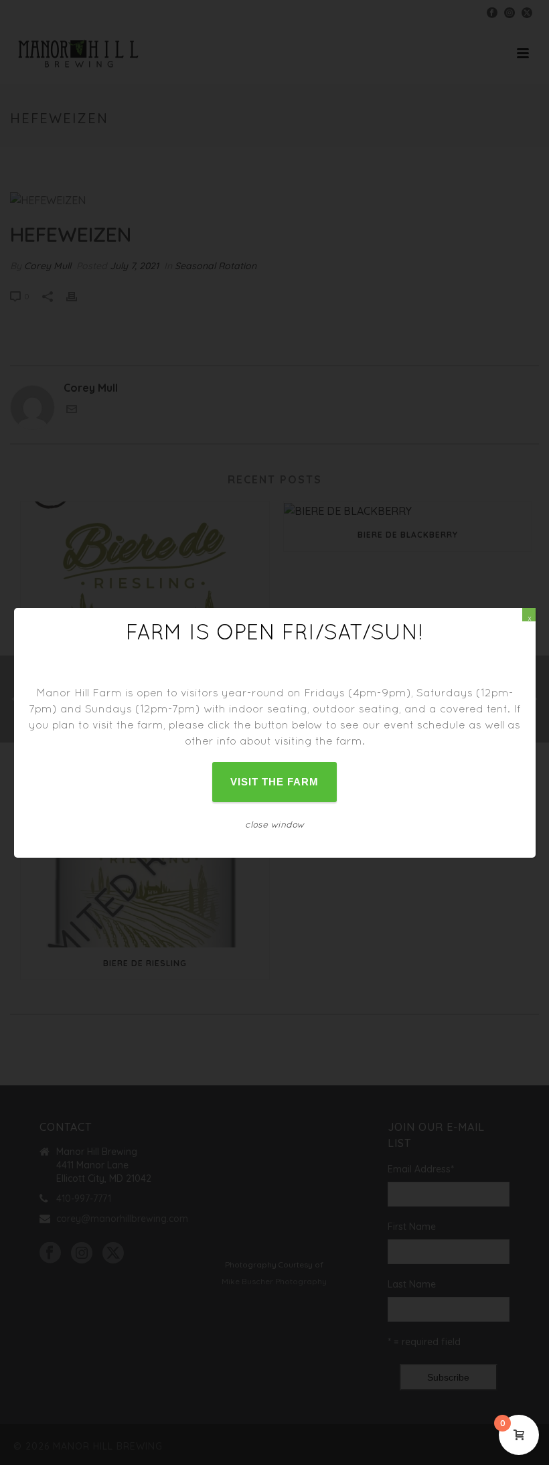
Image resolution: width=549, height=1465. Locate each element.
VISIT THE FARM (274, 781)
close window (275, 824)
